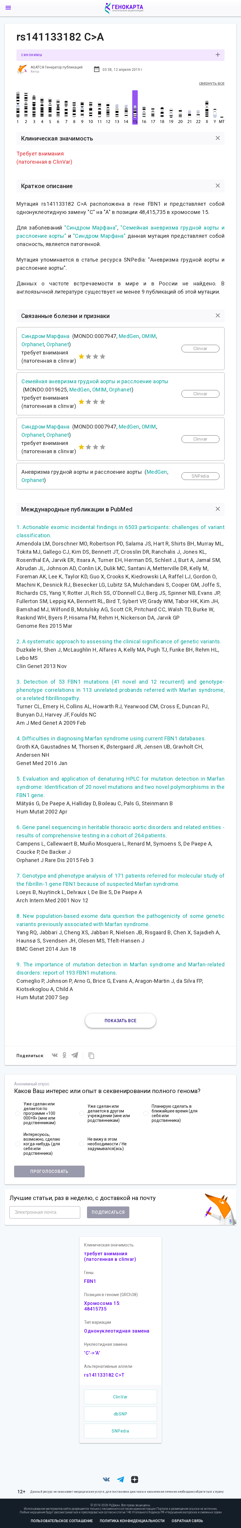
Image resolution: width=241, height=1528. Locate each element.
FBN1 (90, 1281)
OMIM (149, 336)
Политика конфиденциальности (132, 1521)
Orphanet (32, 344)
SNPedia (120, 1431)
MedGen (129, 336)
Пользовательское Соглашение (62, 1521)
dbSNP (121, 1414)
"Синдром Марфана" (90, 228)
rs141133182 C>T (104, 1375)
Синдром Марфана (45, 336)
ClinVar (120, 1397)
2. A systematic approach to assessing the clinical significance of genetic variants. (118, 641)
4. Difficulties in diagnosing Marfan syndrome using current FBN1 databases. (111, 738)
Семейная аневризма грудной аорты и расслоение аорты (95, 381)
